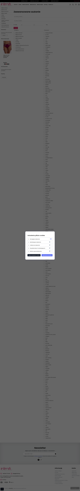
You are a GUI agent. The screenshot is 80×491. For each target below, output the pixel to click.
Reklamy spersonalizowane (36, 251)
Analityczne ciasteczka (35, 245)
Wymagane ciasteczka (35, 239)
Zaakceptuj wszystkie (47, 255)
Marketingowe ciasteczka (35, 242)
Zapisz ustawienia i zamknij (34, 255)
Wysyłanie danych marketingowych (37, 248)
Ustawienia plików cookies (36, 235)
